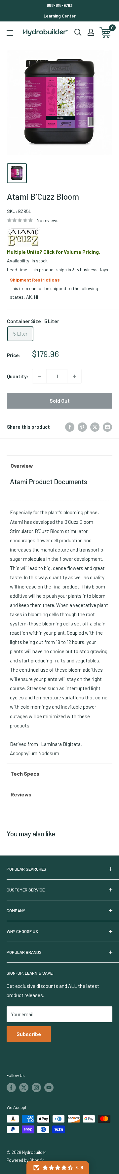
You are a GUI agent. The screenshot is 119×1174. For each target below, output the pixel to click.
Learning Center (60, 15)
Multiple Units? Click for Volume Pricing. (53, 252)
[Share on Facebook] (69, 427)
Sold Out (60, 400)
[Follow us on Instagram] (36, 1087)
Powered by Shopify (25, 1160)
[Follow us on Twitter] (23, 1087)
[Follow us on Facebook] (11, 1087)
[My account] (91, 32)
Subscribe (29, 1034)
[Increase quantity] (74, 376)
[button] (57, 1167)
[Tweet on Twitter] (94, 427)
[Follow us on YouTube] (49, 1087)
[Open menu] (10, 33)
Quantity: (17, 376)
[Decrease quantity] (39, 376)
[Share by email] (107, 427)
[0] (105, 32)
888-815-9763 (59, 5)
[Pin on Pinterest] (82, 427)
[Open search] (78, 32)
